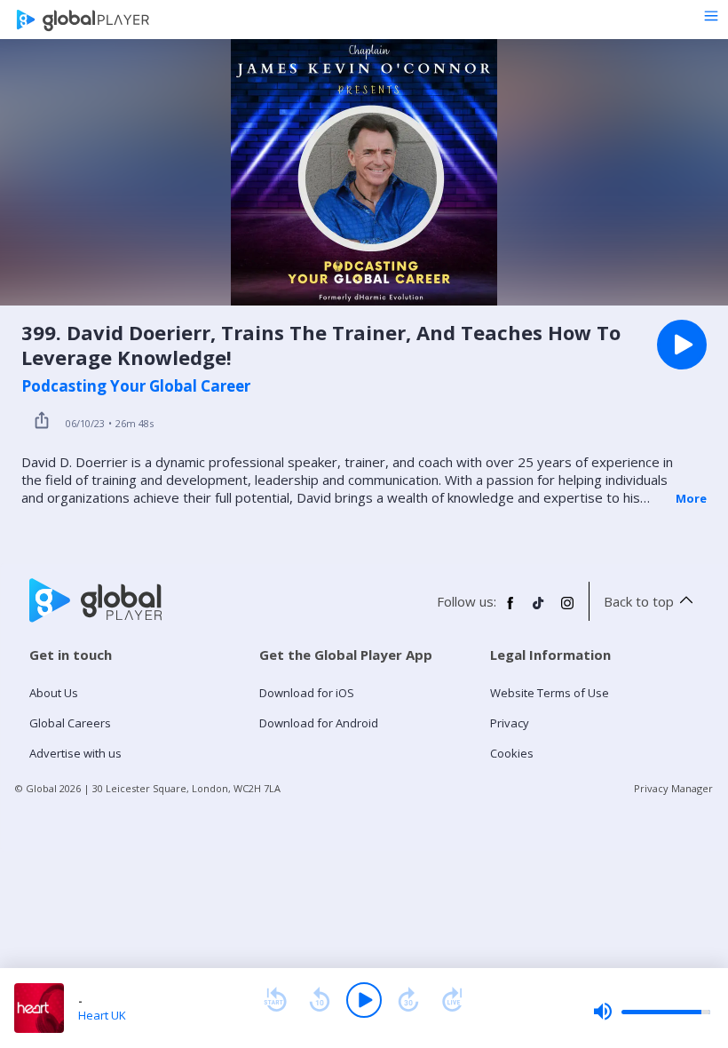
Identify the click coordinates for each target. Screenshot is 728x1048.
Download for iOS (306, 693)
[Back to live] (453, 1000)
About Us (53, 693)
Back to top (639, 601)
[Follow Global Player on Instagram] (567, 610)
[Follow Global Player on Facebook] (510, 610)
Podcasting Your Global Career (135, 386)
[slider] (652, 1011)
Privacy (509, 723)
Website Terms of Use (549, 693)
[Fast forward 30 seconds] (408, 1000)
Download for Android (318, 723)
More (691, 498)
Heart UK (102, 1015)
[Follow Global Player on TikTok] (538, 610)
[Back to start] (275, 1000)
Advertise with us (75, 753)
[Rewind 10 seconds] (319, 1000)
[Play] (364, 1000)
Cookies (512, 753)
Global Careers (70, 723)
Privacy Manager (673, 788)
